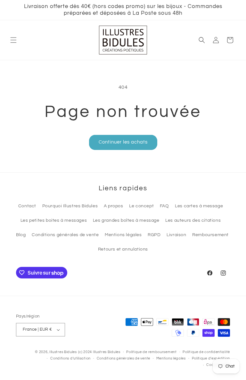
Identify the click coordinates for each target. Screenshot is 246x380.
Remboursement (210, 235)
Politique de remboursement (151, 352)
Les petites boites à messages (53, 220)
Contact (27, 206)
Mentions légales (123, 235)
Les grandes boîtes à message (126, 220)
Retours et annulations (123, 249)
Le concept (141, 206)
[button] (13, 40)
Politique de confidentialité (206, 352)
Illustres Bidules (63, 352)
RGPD (154, 235)
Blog (21, 235)
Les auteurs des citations (193, 220)
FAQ (164, 206)
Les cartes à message (199, 206)
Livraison (176, 235)
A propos (113, 206)
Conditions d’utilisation (70, 358)
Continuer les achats (123, 142)
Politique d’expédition (211, 358)
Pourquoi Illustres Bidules (70, 206)
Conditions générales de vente (65, 235)
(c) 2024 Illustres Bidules (99, 352)
